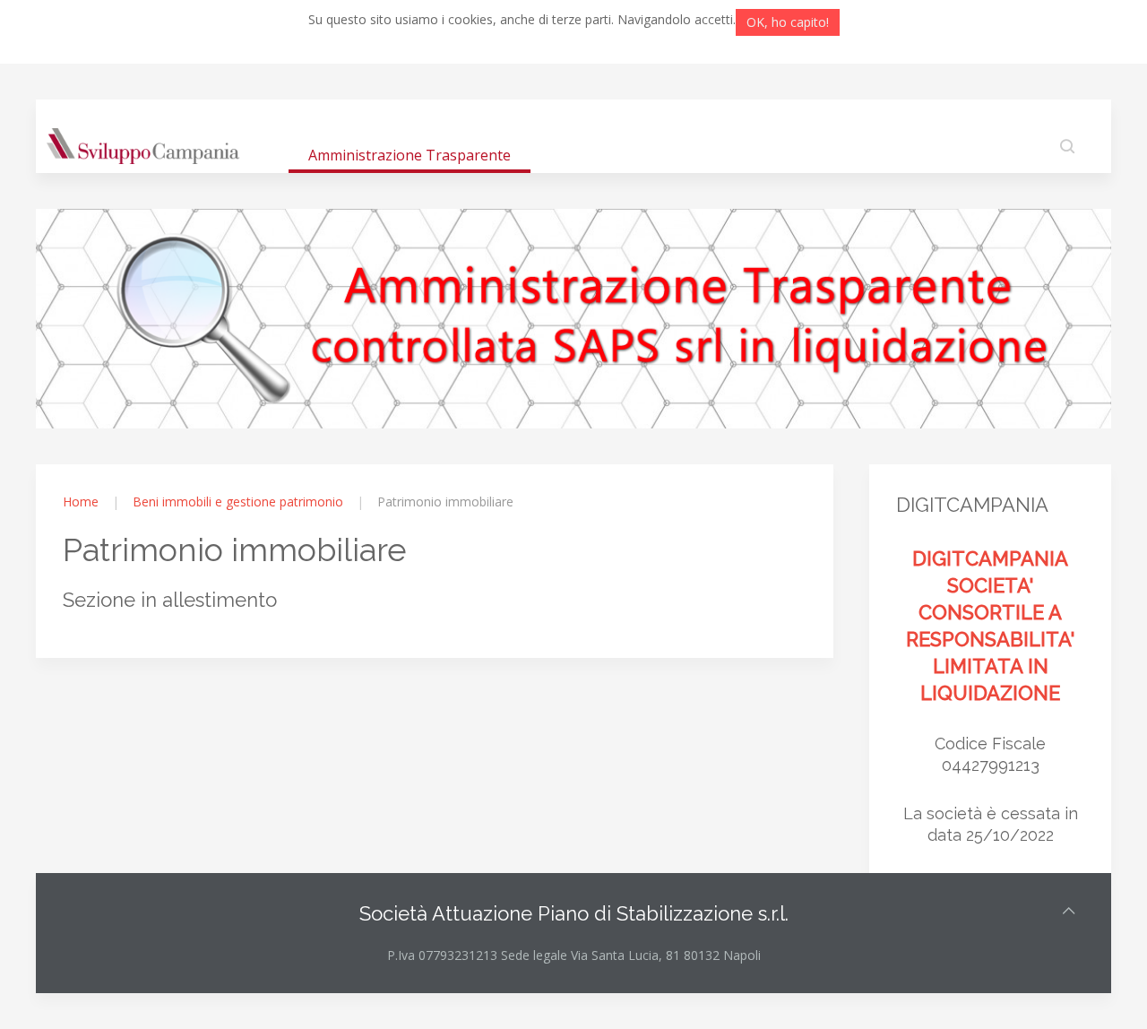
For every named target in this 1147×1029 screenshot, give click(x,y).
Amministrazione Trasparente (409, 155)
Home (81, 501)
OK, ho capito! (787, 21)
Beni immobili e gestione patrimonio (238, 501)
